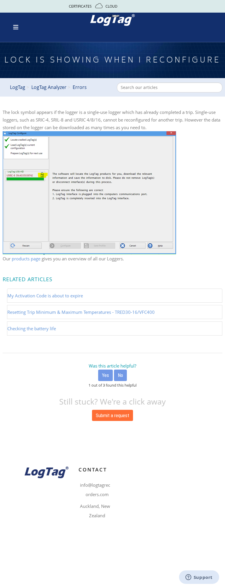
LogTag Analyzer (49, 87)
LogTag (17, 87)
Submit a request (112, 415)
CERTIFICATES (80, 6)
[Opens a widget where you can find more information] (199, 577)
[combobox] (169, 87)
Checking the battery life (31, 328)
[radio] (105, 375)
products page (26, 259)
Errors (80, 87)
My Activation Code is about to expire (45, 296)
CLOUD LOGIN (112, 11)
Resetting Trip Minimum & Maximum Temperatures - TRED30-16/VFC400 (81, 312)
